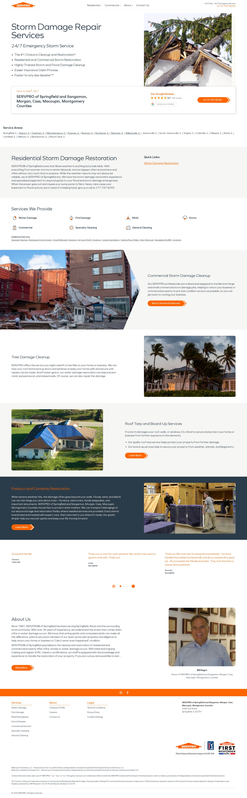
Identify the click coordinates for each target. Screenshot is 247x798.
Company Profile (57, 707)
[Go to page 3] (126, 586)
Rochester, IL (102, 133)
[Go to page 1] (120, 586)
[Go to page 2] (123, 586)
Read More (21, 667)
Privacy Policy (93, 712)
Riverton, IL (87, 133)
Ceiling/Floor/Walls (130, 240)
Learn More (135, 455)
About (127, 5)
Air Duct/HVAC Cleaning (89, 240)
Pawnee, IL (73, 133)
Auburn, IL (24, 133)
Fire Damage (17, 712)
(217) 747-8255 (226, 6)
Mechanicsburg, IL (56, 133)
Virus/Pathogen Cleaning (65, 240)
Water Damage (18, 707)
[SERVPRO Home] (23, 4)
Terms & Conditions (96, 707)
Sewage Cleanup (19, 240)
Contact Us (142, 5)
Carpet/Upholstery (111, 240)
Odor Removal (146, 240)
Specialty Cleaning (20, 731)
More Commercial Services (166, 303)
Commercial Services (21, 726)
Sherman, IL (117, 133)
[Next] (133, 586)
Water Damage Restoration (161, 163)
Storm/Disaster (18, 721)
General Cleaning (19, 735)
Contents (176, 240)
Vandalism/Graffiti (162, 240)
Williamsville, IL (132, 133)
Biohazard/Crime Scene (40, 240)
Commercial (112, 5)
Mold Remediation (20, 717)
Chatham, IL (38, 133)
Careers (53, 712)
